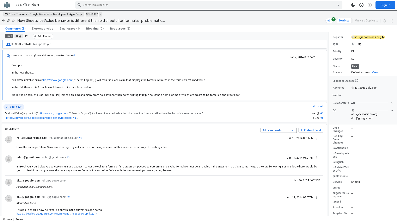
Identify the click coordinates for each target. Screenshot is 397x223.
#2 (80, 137)
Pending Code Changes (338, 139)
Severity (337, 58)
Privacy (7, 219)
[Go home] (3, 20)
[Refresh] (8, 20)
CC (334, 110)
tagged (337, 201)
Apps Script (76, 14)
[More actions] (392, 20)
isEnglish (338, 162)
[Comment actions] (316, 138)
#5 (321, 117)
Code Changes (338, 129)
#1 (74, 55)
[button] (363, 44)
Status (337, 66)
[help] (361, 5)
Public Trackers (17, 14)
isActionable (340, 148)
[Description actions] (320, 57)
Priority (337, 51)
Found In (338, 207)
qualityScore (340, 176)
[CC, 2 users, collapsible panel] (372, 110)
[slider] (329, 124)
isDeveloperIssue (341, 155)
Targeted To (340, 213)
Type (335, 44)
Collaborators (341, 103)
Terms (19, 219)
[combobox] (209, 4)
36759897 (92, 14)
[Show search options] (338, 4)
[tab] (15, 28)
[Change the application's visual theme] (353, 5)
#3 (68, 157)
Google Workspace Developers (48, 14)
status (337, 187)
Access (337, 72)
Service (337, 181)
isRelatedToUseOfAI (341, 169)
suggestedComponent (341, 195)
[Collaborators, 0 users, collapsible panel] (372, 103)
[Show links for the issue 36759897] (100, 14)
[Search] (79, 4)
